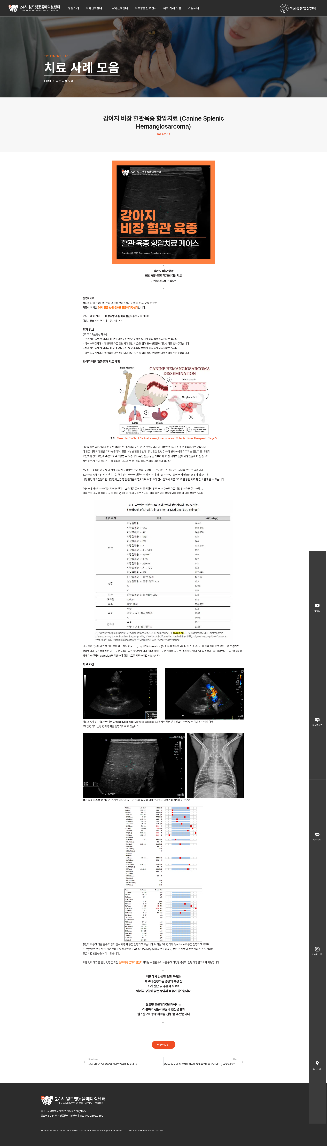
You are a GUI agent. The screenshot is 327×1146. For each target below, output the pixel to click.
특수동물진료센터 (146, 8)
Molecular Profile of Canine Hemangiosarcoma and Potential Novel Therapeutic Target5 (167, 438)
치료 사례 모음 (172, 8)
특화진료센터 (94, 8)
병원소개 (73, 8)
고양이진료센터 (118, 8)
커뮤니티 (193, 8)
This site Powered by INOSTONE (145, 1130)
